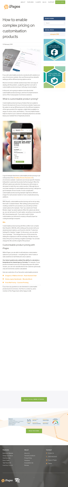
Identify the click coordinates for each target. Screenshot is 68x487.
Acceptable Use (28, 463)
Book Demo (60, 2)
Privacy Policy (28, 458)
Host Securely (6, 458)
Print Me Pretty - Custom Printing (16, 282)
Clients (38, 2)
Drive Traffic (6, 460)
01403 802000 (52, 456)
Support (51, 2)
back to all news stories (34, 399)
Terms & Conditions (29, 455)
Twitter (50, 463)
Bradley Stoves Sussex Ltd (23, 178)
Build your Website (8, 453)
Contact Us (51, 453)
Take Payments (7, 463)
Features (30, 2)
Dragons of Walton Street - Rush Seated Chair (21, 276)
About (23, 2)
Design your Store (8, 455)
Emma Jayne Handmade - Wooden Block (18, 279)
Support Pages (52, 460)
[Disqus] (22, 315)
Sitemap (26, 465)
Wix (4, 222)
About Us (26, 453)
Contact (49, 450)
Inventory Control (8, 465)
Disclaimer (27, 460)
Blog (44, 2)
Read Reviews (34, 431)
